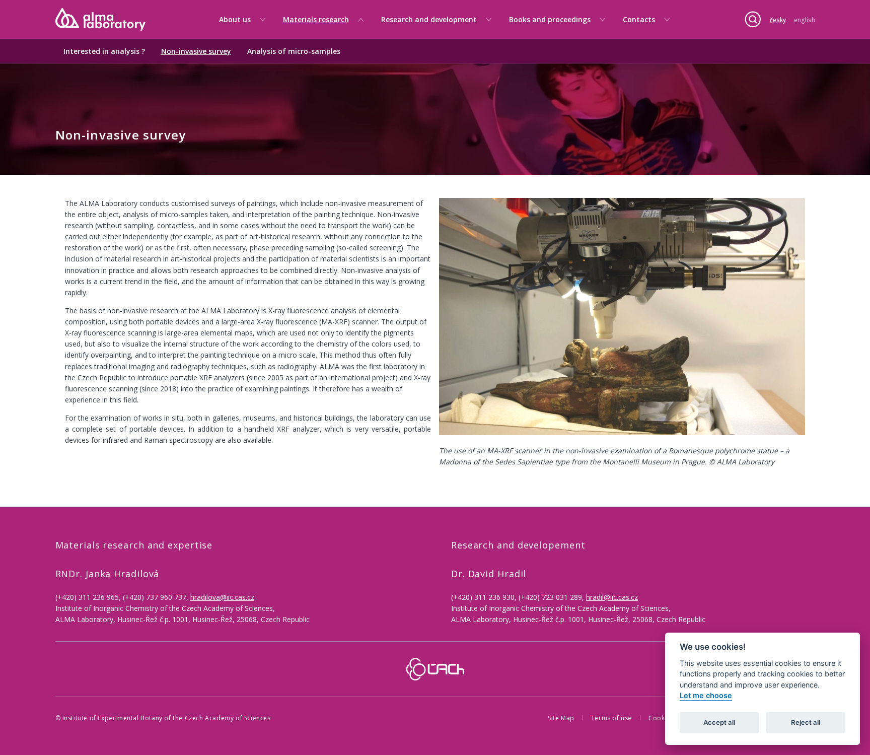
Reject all (805, 723)
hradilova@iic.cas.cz (222, 597)
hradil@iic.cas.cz (612, 597)
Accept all (719, 723)
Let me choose (706, 696)
